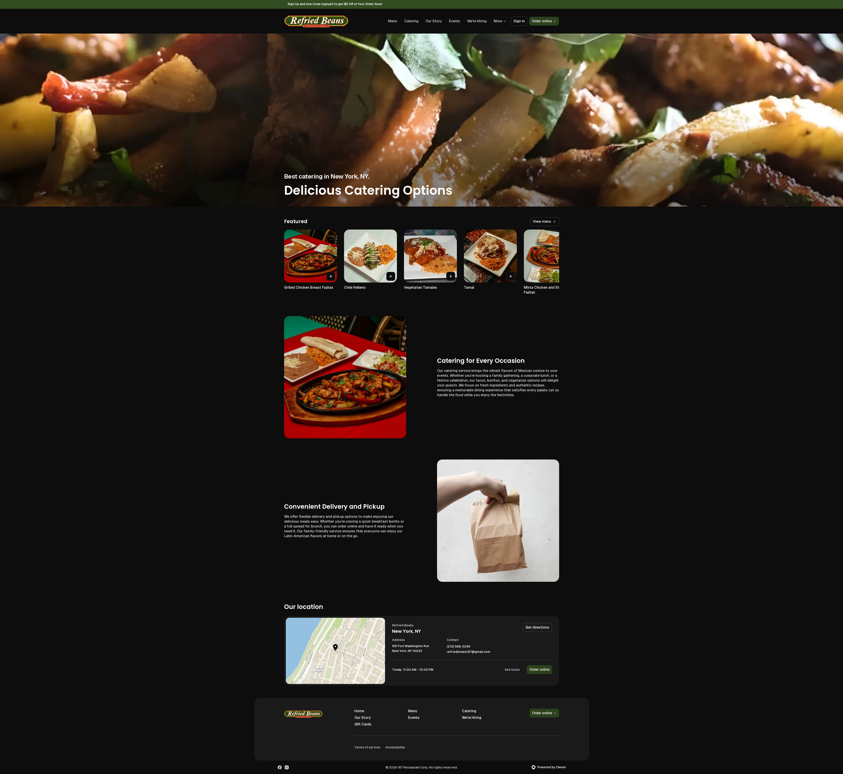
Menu (392, 21)
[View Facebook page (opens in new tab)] (279, 767)
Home (359, 711)
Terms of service (367, 747)
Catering (411, 21)
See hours (512, 670)
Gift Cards (362, 724)
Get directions (537, 627)
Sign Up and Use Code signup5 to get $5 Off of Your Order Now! (335, 4)
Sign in (519, 21)
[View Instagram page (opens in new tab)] (286, 767)
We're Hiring (477, 21)
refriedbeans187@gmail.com (468, 652)
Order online (539, 669)
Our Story (434, 21)
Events (454, 21)
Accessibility (395, 747)
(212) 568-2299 (458, 646)
